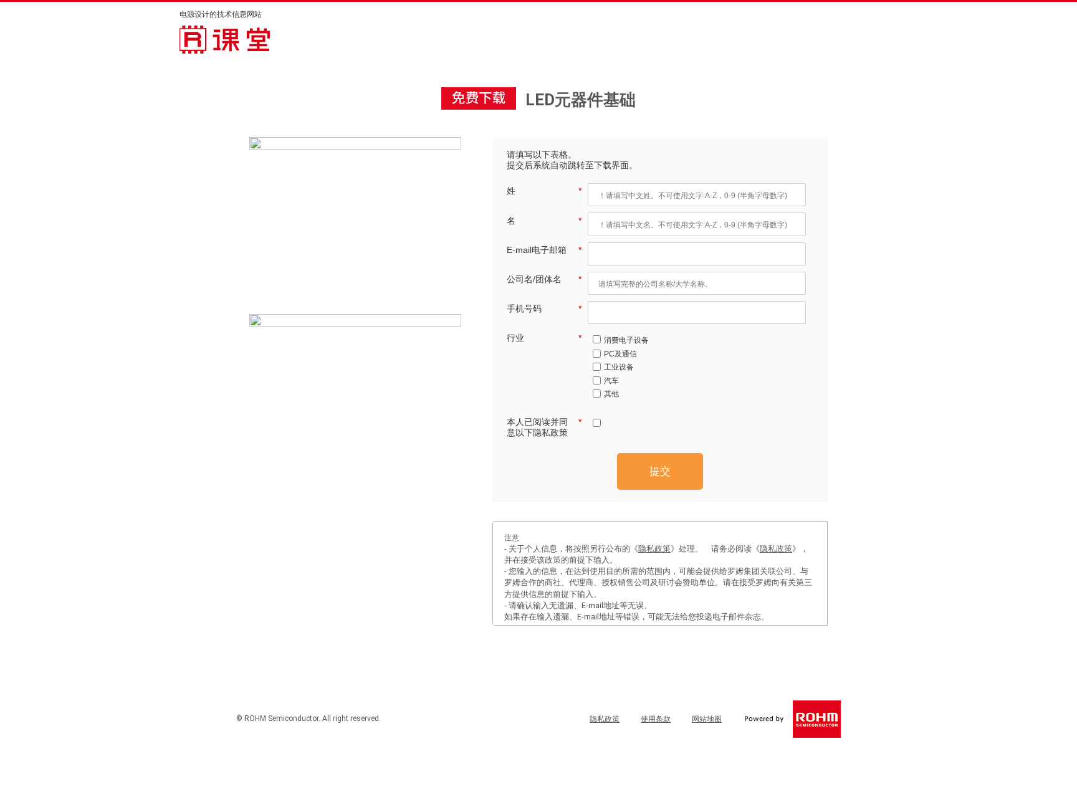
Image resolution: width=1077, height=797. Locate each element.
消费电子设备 (626, 340)
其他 (611, 393)
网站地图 (707, 719)
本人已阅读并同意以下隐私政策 (544, 427)
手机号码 (544, 308)
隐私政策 (654, 548)
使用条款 (656, 719)
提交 (660, 471)
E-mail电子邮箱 (544, 250)
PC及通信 (620, 354)
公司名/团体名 (544, 279)
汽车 (611, 380)
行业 (544, 338)
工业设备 (619, 367)
